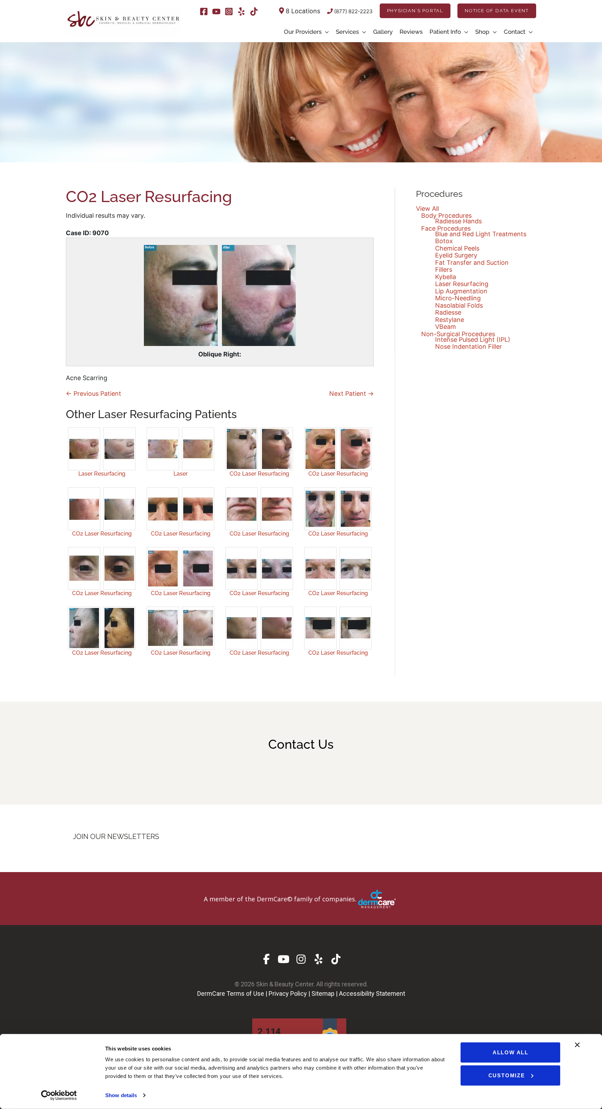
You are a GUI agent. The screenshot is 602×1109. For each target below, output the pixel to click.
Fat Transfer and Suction (472, 262)
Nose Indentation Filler (468, 346)
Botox (444, 241)
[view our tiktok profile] (336, 959)
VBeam (445, 326)
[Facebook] (204, 11)
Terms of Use (245, 993)
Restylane (449, 319)
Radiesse (448, 312)
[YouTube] (216, 11)
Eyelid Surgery (456, 255)
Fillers (443, 269)
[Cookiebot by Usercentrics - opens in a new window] (59, 1095)
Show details (121, 1095)
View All (427, 208)
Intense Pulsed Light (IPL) (472, 339)
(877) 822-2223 (353, 11)
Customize (506, 1075)
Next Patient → (351, 393)
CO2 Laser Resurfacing (259, 473)
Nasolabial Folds (459, 305)
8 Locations (302, 11)
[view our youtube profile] (284, 959)
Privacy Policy (288, 993)
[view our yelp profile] (318, 959)
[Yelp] (241, 11)
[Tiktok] (254, 11)
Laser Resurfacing (101, 473)
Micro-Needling (458, 298)
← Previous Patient (93, 393)
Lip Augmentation (461, 291)
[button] (415, 10)
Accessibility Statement (372, 993)
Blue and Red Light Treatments (480, 234)
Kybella (445, 276)
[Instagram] (229, 11)
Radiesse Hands (458, 221)
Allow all (510, 1052)
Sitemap (322, 993)
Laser (180, 473)
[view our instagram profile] (301, 959)
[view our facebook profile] (266, 959)
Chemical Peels (457, 248)
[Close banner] (577, 1044)
